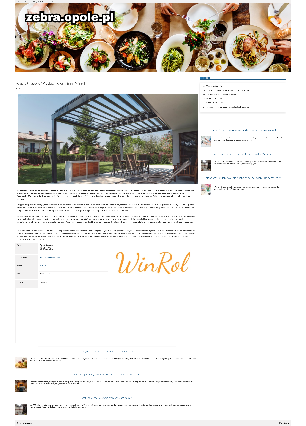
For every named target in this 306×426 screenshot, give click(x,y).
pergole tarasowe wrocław (50, 257)
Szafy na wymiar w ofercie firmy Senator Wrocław (107, 398)
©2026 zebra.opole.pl (25, 423)
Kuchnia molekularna (214, 103)
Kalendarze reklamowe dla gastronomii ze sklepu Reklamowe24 (243, 178)
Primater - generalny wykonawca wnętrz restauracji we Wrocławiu (107, 375)
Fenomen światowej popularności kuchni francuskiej (227, 107)
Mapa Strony (284, 423)
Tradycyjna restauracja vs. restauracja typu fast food (107, 351)
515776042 (44, 266)
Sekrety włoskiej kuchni (215, 99)
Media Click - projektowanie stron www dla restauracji (243, 130)
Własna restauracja (214, 86)
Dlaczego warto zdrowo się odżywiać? (222, 94)
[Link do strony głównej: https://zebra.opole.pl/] (153, 72)
